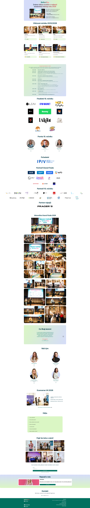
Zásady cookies (64, 505)
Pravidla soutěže (64, 502)
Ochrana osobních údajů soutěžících (61, 504)
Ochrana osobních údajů (63, 503)
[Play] (45, 225)
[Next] (63, 336)
